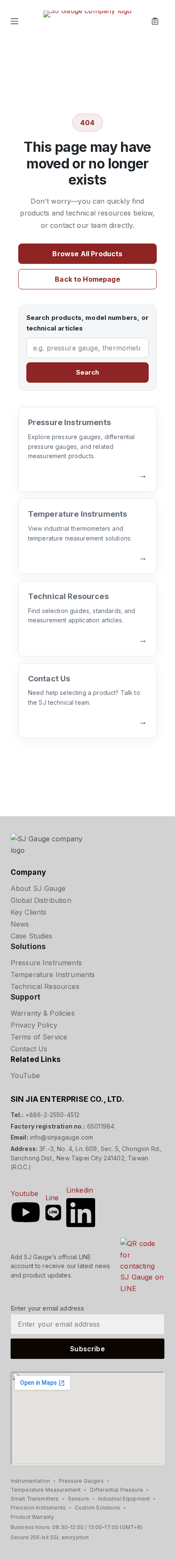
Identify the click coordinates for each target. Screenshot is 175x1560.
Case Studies (32, 936)
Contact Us (29, 1049)
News (20, 924)
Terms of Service (39, 1037)
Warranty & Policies (43, 1013)
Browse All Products (87, 253)
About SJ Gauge (38, 888)
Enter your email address (48, 1308)
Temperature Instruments (53, 974)
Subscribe (87, 1348)
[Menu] (14, 21)
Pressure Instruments (46, 962)
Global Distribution (41, 900)
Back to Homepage (87, 279)
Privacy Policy (34, 1025)
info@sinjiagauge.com (61, 1137)
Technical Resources (45, 986)
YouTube (25, 1075)
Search (87, 372)
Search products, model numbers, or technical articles (87, 323)
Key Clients (29, 912)
